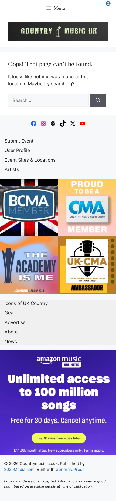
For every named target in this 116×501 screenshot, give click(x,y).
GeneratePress (70, 469)
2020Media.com (19, 469)
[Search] (98, 100)
